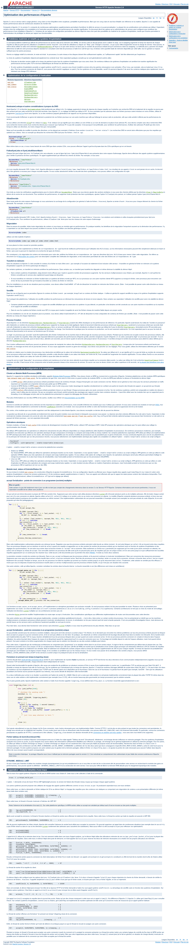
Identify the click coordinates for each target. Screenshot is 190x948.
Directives (165, 4)
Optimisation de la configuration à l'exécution (177, 32)
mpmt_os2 (21, 378)
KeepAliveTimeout (31, 93)
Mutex (17, 614)
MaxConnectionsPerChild (90, 352)
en (153, 18)
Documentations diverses (49, 10)
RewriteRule (158, 192)
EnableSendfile (30, 91)
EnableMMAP (28, 89)
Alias (148, 192)
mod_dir (11, 82)
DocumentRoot (66, 192)
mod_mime (67, 416)
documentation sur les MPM (74, 398)
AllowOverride (30, 82)
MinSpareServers (30, 97)
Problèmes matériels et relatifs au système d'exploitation (176, 27)
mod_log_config (86, 416)
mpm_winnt (31, 378)
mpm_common (12, 84)
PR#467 (92, 553)
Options (27, 99)
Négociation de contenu (26, 256)
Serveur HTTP (14, 10)
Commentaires (173, 48)
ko (160, 18)
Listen (102, 494)
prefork (20, 390)
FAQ (171, 4)
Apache (5, 10)
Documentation (25, 10)
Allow (29, 123)
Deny (45, 123)
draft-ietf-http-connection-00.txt (32, 660)
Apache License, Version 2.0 (21, 944)
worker (20, 382)
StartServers (29, 101)
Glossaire (177, 4)
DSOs (157, 405)
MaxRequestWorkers (44, 47)
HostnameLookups (30, 87)
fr (157, 18)
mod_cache (32, 425)
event (36, 386)
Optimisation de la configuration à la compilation (178, 37)
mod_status (12, 87)
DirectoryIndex (30, 84)
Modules (158, 4)
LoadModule (51, 407)
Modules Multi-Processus (61, 376)
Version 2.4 (35, 10)
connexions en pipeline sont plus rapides (107, 732)
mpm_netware (12, 378)
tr (164, 18)
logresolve (19, 113)
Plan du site (184, 4)
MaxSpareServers (30, 95)
